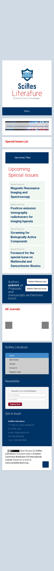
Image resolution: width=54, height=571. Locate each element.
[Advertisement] (27, 27)
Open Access (14, 360)
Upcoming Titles (23, 157)
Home (11, 355)
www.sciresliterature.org (16, 463)
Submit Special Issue (36, 288)
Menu (27, 111)
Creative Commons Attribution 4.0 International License (23, 457)
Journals (12, 364)
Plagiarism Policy (15, 372)
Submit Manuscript (37, 281)
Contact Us (13, 368)
